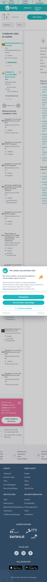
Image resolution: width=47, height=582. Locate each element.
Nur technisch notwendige (23, 303)
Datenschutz (6, 313)
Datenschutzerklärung (10, 289)
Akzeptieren (23, 297)
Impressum (41, 313)
